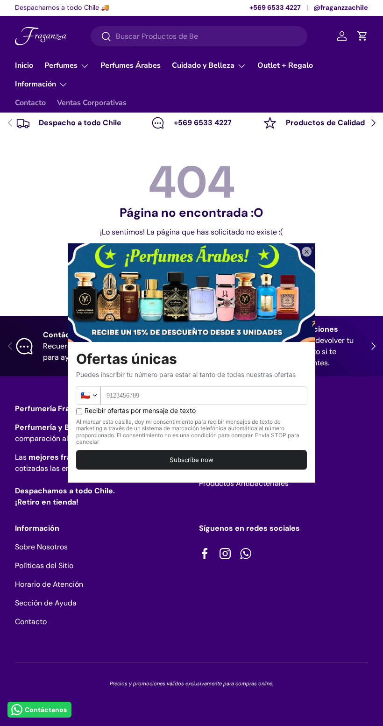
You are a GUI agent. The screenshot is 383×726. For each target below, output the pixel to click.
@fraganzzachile (340, 7)
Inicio (24, 65)
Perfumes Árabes (130, 65)
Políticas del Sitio (44, 565)
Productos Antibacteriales (244, 483)
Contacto (30, 103)
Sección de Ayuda (46, 603)
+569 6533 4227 (275, 7)
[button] (362, 36)
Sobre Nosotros (41, 547)
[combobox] (199, 36)
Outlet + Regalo (285, 65)
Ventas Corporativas (92, 103)
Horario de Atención (49, 584)
